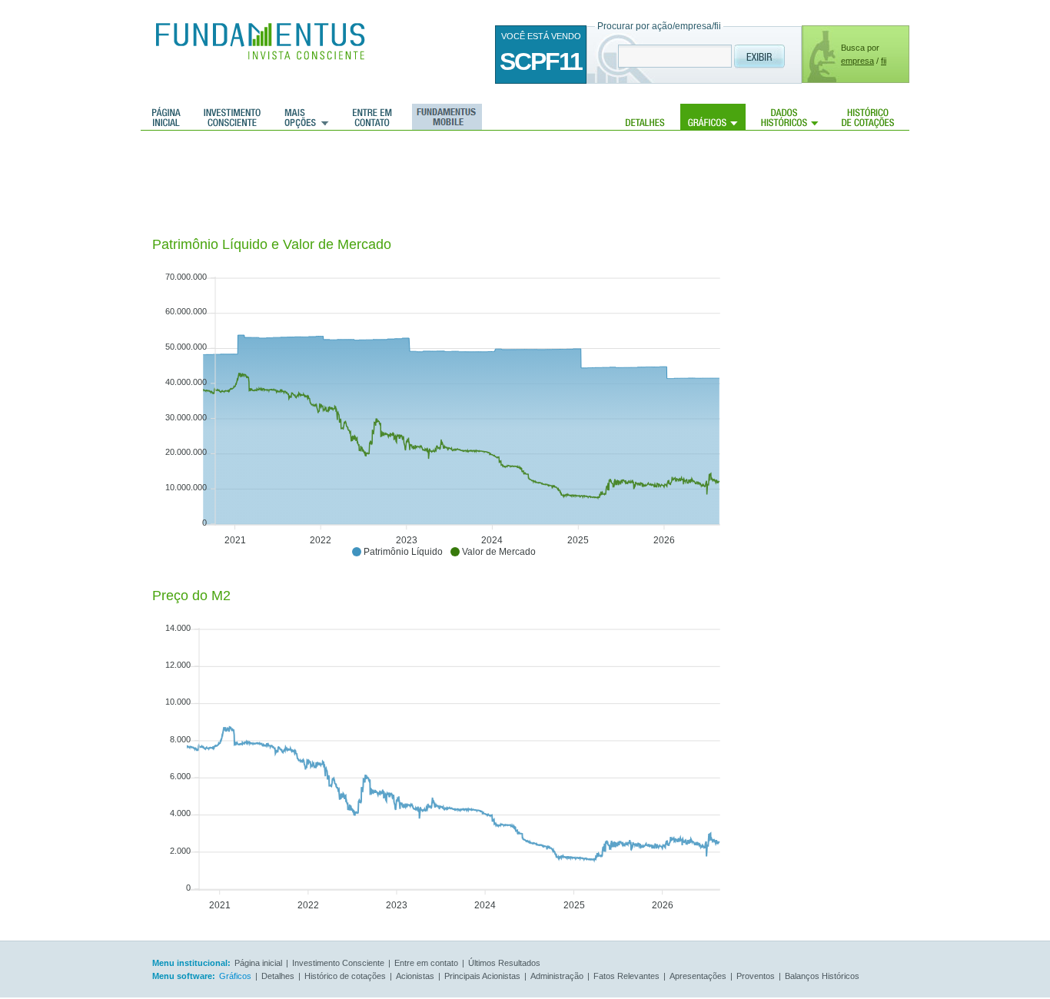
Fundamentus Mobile (444, 117)
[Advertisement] (432, 184)
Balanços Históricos (822, 976)
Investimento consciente (232, 117)
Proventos (755, 976)
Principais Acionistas (482, 976)
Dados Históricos (789, 117)
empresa (857, 60)
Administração (556, 976)
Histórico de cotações (868, 117)
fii (883, 60)
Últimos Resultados (504, 962)
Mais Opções (306, 117)
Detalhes (645, 117)
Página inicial (166, 117)
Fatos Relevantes (626, 976)
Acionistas (415, 976)
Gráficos (713, 117)
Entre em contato (372, 117)
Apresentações (698, 976)
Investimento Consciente (338, 962)
